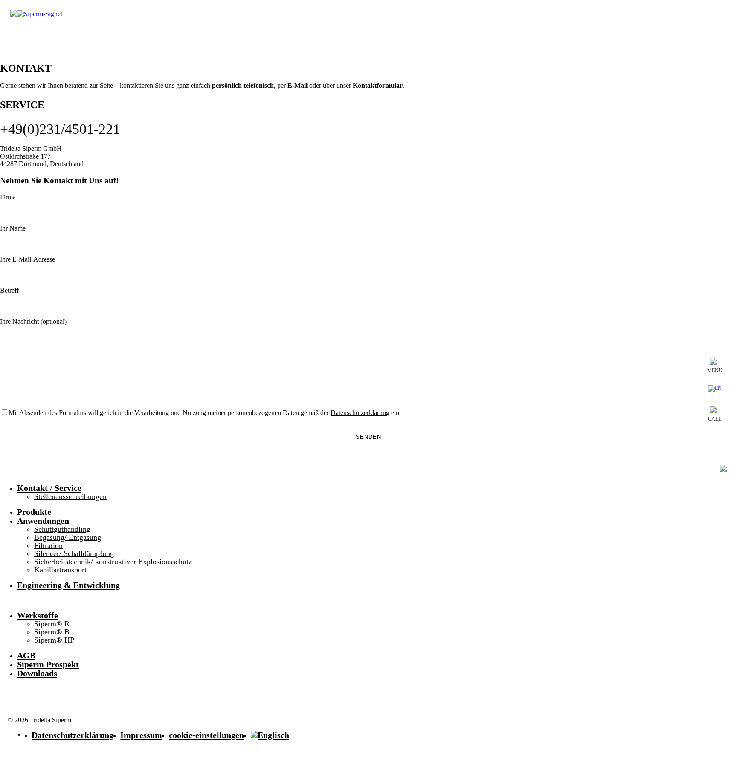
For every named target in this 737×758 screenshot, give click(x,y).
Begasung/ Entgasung (67, 537)
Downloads (37, 673)
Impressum (141, 735)
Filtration (48, 545)
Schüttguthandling (62, 529)
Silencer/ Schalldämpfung (74, 553)
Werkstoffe (37, 615)
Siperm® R (52, 624)
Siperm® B (52, 632)
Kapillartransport (60, 569)
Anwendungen (43, 520)
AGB (26, 655)
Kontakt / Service (49, 488)
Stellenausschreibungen (70, 496)
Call (714, 419)
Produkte (34, 511)
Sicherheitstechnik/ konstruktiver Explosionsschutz (113, 561)
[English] (715, 390)
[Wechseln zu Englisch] (270, 735)
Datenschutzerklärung (72, 735)
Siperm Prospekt (48, 664)
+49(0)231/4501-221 (60, 129)
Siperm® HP (54, 640)
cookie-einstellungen (206, 735)
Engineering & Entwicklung (68, 585)
